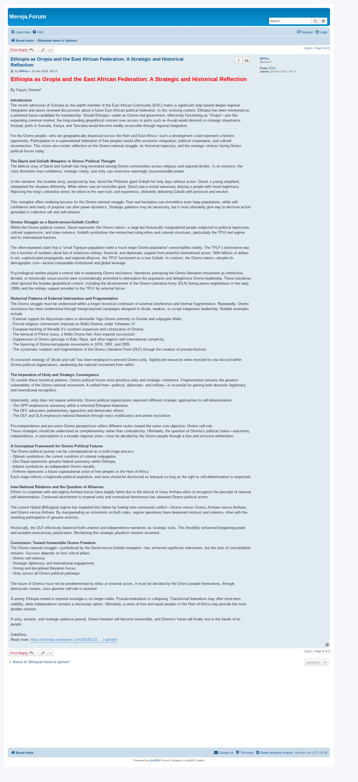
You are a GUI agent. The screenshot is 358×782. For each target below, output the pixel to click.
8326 (272, 68)
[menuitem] (37, 32)
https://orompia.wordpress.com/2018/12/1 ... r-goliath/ (73, 639)
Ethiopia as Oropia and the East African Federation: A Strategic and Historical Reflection (97, 62)
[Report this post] (238, 60)
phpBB (154, 760)
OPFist (264, 58)
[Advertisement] (169, 707)
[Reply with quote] (246, 60)
